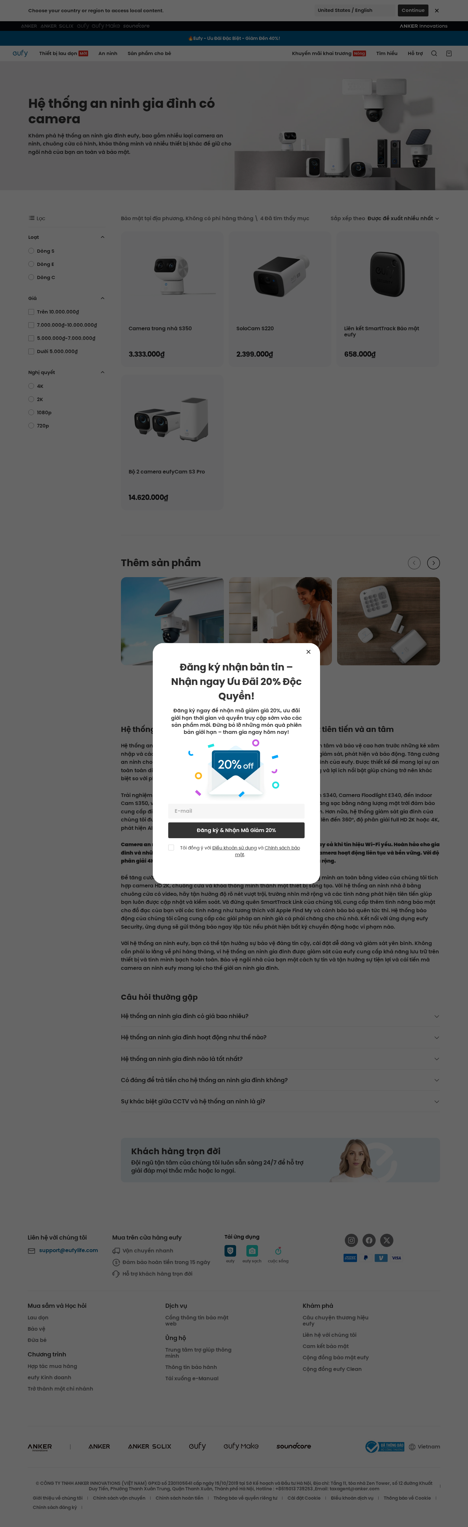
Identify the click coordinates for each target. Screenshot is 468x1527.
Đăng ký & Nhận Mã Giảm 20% (236, 830)
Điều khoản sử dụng (234, 848)
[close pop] (311, 651)
